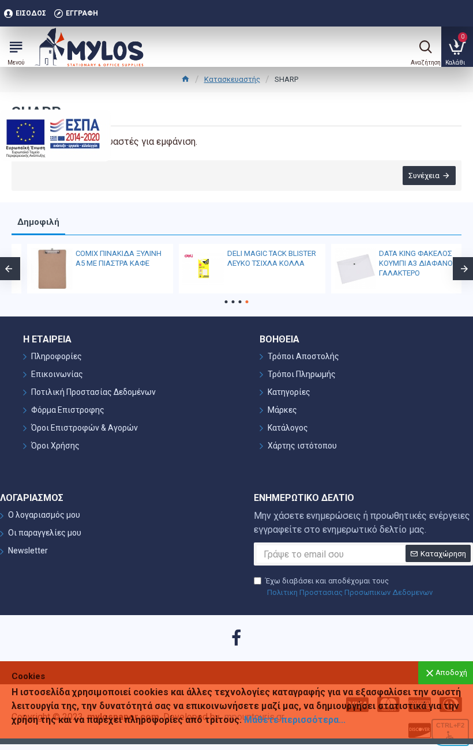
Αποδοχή (451, 672)
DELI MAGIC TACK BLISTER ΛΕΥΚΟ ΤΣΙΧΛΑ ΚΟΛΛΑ (256, 258)
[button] (226, 301)
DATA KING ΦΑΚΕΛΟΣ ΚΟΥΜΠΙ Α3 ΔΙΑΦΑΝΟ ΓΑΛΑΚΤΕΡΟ (400, 263)
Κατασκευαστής (232, 79)
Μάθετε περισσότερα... (295, 719)
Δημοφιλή (38, 222)
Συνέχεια (424, 175)
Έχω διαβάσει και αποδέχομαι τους (349, 586)
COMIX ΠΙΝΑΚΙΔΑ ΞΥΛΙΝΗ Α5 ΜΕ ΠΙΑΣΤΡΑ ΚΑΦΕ (103, 258)
